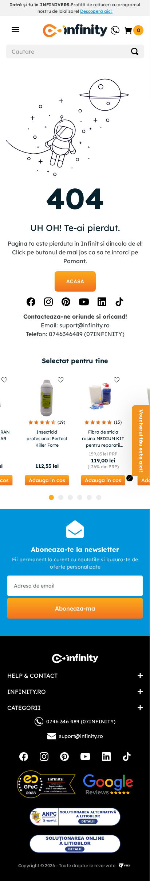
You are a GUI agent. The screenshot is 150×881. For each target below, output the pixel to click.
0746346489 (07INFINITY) (87, 334)
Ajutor (110, 27)
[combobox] (75, 51)
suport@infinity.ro (84, 325)
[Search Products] (134, 51)
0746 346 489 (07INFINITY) (80, 721)
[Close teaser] (129, 478)
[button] (47, 480)
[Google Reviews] (108, 784)
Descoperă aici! (96, 11)
